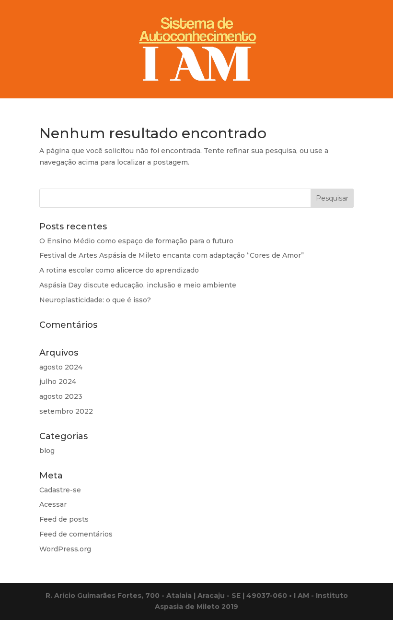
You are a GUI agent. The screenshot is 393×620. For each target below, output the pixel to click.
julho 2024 (57, 381)
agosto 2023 (60, 396)
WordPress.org (65, 549)
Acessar (53, 504)
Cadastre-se (60, 490)
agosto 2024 (60, 367)
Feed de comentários (76, 534)
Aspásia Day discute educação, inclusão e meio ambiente (137, 285)
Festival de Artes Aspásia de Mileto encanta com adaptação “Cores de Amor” (171, 255)
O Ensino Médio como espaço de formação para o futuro (136, 241)
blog (47, 450)
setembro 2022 (66, 411)
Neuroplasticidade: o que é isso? (95, 300)
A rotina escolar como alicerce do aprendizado (119, 270)
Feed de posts (64, 519)
